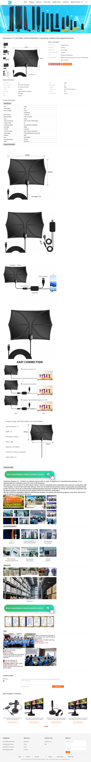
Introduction (26, 741)
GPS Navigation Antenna (8, 749)
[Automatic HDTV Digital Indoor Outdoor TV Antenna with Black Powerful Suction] (56, 706)
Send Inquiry (58, 686)
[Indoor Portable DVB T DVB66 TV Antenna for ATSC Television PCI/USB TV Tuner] (34, 706)
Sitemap (50, 756)
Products (31, 2)
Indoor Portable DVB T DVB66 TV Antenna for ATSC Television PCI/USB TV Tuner (34, 719)
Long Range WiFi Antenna (8, 744)
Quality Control (56, 2)
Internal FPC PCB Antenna (8, 746)
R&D (46, 744)
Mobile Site (70, 756)
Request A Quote (75, 2)
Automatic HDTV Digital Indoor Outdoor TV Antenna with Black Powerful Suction (56, 719)
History (25, 744)
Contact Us (66, 2)
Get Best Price (55, 64)
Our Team (26, 749)
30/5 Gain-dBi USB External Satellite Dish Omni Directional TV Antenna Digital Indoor (78, 719)
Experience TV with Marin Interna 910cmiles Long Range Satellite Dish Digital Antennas (38, 34)
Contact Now (67, 64)
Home (25, 2)
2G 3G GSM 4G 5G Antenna (9, 741)
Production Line (48, 741)
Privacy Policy (60, 756)
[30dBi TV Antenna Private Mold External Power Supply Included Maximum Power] (12, 706)
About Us (38, 2)
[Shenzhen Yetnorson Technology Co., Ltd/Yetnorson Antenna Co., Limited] (10, 2)
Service (25, 746)
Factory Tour (47, 2)
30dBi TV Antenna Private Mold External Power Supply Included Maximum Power (12, 719)
